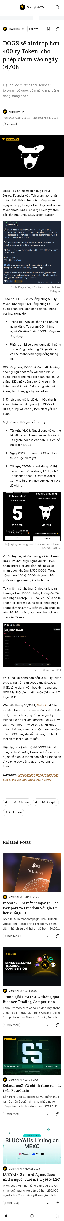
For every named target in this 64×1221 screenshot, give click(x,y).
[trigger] (57, 7)
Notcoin (42, 705)
